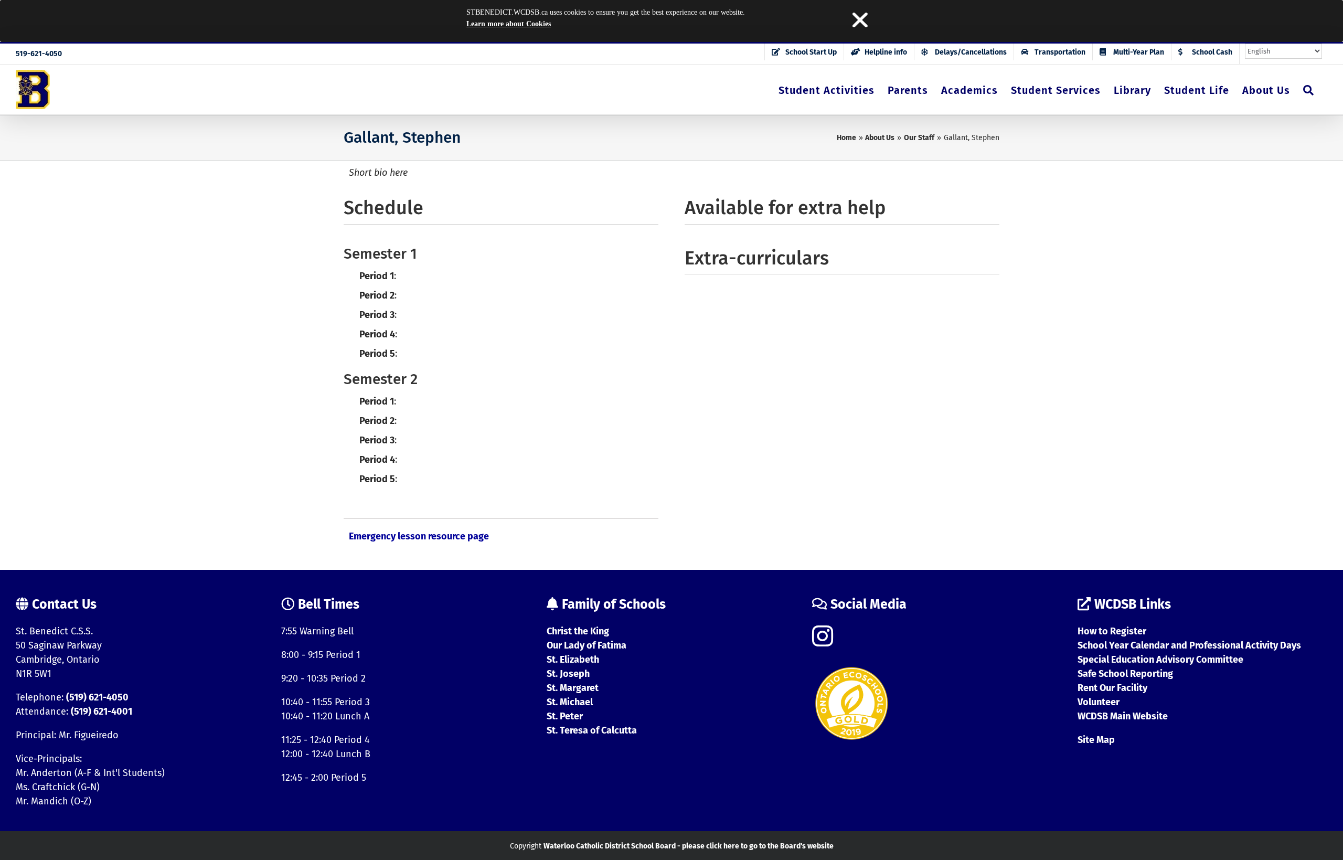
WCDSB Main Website (1123, 716)
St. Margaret (573, 688)
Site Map (1096, 740)
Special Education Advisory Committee (1160, 659)
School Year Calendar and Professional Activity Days (1189, 645)
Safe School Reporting (1125, 673)
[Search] (1308, 89)
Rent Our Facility (1112, 688)
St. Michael (570, 702)
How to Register (1112, 631)
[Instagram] (822, 635)
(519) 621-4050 (97, 697)
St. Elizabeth (573, 659)
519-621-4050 (39, 53)
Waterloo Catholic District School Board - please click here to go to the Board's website (688, 846)
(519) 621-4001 (101, 711)
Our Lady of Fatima (586, 645)
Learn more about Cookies (508, 24)
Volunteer (1099, 702)
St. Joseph (568, 673)
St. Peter (565, 716)
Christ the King (578, 631)
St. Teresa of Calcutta (592, 730)
